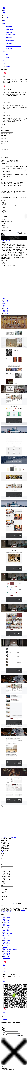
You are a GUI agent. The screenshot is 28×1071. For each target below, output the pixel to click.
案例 (4, 8)
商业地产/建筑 (9, 32)
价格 (4, 10)
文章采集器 (6, 920)
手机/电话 (3, 204)
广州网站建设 (6, 951)
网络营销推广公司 (7, 934)
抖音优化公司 (6, 943)
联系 (4, 13)
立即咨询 (3, 852)
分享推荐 (5, 306)
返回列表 (14, 837)
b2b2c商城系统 (6, 922)
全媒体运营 (6, 930)
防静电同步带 (6, 953)
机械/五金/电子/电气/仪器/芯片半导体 (13, 46)
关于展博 (5, 300)
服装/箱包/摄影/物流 (10, 40)
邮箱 (2, 205)
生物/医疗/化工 (9, 37)
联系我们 (5, 313)
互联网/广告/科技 (9, 29)
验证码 (2, 233)
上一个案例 (3, 837)
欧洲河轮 (5, 942)
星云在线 (5, 937)
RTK (4, 948)
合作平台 (5, 305)
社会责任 (5, 302)
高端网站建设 (6, 925)
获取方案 (8, 17)
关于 (4, 12)
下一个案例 (9, 837)
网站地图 (9, 911)
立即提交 (3, 234)
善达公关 (5, 938)
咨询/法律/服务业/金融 (10, 34)
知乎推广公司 (6, 935)
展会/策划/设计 (9, 48)
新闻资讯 (5, 310)
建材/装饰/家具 (9, 26)
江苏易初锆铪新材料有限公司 (10, 949)
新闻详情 (5, 311)
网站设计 (8, 54)
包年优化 (8, 57)
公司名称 (3, 200)
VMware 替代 (6, 954)
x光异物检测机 (6, 940)
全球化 (7, 15)
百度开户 (5, 919)
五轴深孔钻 (6, 927)
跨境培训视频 (6, 917)
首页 (4, 7)
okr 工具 (5, 947)
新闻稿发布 (6, 956)
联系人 (2, 202)
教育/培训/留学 (9, 43)
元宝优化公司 (6, 945)
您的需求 (3, 219)
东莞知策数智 (6, 958)
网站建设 (5, 924)
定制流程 (5, 308)
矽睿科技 (5, 929)
